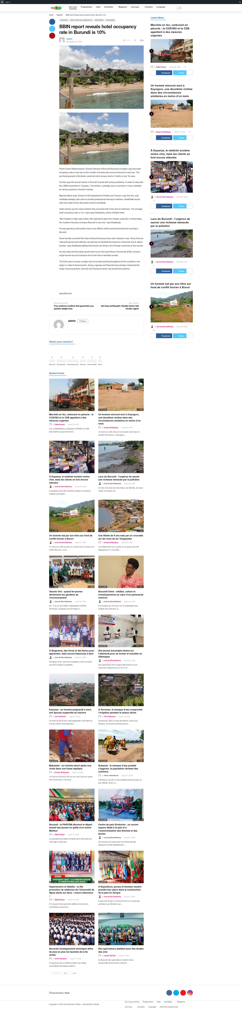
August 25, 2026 (80, 542)
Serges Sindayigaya (111, 427)
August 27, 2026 (127, 427)
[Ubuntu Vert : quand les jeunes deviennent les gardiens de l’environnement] (72, 572)
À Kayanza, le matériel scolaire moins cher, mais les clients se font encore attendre (69, 479)
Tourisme (110, 20)
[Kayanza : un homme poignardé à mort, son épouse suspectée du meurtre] (72, 690)
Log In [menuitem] (7, 2)
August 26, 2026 (80, 486)
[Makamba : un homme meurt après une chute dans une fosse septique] (72, 746)
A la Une (53, 410)
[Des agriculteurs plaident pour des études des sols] (121, 929)
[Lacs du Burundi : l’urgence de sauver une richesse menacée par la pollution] (121, 457)
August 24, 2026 (127, 542)
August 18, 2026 (124, 716)
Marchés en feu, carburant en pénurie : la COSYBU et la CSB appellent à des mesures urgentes (71, 417)
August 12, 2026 (129, 837)
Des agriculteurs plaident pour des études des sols (121, 950)
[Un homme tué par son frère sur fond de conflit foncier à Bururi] (72, 516)
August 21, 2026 (80, 657)
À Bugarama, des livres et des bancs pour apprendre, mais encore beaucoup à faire (71, 652)
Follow (83, 321)
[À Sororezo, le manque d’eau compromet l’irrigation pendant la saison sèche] (121, 690)
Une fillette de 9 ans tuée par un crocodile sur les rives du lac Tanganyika (120, 537)
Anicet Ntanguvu (61, 958)
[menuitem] (2, 2)
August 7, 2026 (124, 955)
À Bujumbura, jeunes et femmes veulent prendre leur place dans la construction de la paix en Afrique (119, 889)
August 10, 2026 (129, 896)
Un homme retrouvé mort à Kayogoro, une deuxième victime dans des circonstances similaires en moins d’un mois (119, 419)
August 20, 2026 (129, 660)
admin (69, 38)
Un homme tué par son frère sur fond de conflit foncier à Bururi (70, 537)
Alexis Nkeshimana (111, 775)
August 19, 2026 (74, 716)
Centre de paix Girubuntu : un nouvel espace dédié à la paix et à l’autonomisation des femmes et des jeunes (118, 829)
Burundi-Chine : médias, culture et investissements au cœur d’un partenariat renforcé (120, 594)
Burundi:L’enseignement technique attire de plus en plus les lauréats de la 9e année (71, 951)
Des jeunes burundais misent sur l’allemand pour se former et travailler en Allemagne (120, 653)
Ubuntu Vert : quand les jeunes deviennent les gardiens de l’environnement (65, 594)
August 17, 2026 (127, 775)
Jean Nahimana (60, 716)
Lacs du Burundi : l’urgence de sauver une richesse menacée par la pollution (119, 478)
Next (66, 973)
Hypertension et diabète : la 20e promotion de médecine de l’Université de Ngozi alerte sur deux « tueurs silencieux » (71, 891)
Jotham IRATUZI (110, 955)
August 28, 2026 (73, 424)
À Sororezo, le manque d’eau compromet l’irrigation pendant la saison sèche (120, 711)
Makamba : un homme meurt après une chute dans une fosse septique (70, 767)
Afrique (63, 20)
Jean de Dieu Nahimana (63, 486)
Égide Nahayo (60, 424)
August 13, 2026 (73, 834)
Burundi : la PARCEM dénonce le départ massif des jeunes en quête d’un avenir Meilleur (70, 827)
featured (99, 20)
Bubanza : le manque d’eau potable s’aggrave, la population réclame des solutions (118, 768)
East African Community (81, 20)
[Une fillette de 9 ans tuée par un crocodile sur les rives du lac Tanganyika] (121, 516)
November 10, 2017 (74, 41)
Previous (56, 973)
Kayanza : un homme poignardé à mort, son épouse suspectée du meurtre (70, 711)
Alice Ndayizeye (110, 716)
